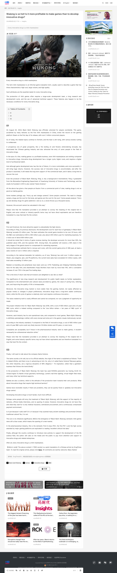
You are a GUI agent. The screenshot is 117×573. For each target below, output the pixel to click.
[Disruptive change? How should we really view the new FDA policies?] (18, 529)
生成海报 (11, 570)
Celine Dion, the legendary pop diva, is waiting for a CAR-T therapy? (68, 514)
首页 (14, 3)
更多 (108, 38)
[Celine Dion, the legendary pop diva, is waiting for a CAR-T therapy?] (69, 503)
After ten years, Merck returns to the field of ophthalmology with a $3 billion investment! (43, 541)
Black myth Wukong (15, 463)
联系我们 (75, 3)
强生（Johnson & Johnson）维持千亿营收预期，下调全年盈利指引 (99, 54)
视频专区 (28, 3)
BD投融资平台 (46, 3)
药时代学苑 (57, 3)
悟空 (50, 463)
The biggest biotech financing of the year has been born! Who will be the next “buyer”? (18, 514)
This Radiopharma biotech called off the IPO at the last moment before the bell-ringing (43, 514)
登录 (106, 3)
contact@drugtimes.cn (59, 567)
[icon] (94, 562)
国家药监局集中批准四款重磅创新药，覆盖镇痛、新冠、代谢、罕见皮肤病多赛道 (99, 76)
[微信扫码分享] (16, 570)
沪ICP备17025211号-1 (51, 565)
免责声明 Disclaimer (60, 557)
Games (8, 381)
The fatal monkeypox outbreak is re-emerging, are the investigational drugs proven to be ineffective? (69, 541)
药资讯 (20, 3)
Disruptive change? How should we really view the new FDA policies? (18, 541)
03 (11, 119)
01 (10, 113)
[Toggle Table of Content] (29, 109)
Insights (24, 21)
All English (66, 3)
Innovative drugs (39, 463)
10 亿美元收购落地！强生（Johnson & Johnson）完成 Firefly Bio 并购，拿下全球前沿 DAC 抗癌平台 (99, 64)
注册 (111, 3)
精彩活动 (35, 3)
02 (11, 116)
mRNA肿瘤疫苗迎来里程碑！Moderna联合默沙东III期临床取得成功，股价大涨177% (99, 44)
